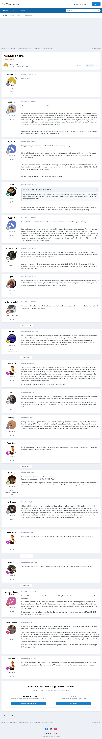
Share (80, 65)
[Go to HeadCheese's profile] (11, 629)
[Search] (98, 10)
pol (11, 277)
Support (22, 10)
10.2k (12, 265)
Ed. (11, 392)
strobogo (11, 418)
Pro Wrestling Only (10, 4)
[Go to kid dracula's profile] (11, 509)
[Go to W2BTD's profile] (11, 148)
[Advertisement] (51, 32)
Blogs (12, 15)
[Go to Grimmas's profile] (5, 65)
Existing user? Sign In (81, 4)
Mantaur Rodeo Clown (11, 593)
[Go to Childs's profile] (11, 191)
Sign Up (96, 4)
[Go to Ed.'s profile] (11, 399)
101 (12, 611)
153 (12, 119)
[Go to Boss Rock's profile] (11, 370)
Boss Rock (11, 363)
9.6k (12, 319)
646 (12, 579)
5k (12, 202)
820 (12, 294)
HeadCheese (11, 622)
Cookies (55, 734)
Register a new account (28, 703)
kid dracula (11, 502)
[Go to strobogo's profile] (11, 424)
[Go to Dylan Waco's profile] (11, 255)
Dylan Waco (11, 248)
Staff (18, 15)
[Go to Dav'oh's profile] (11, 479)
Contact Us (47, 734)
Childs (11, 185)
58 (13, 409)
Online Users (28, 15)
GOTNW (11, 332)
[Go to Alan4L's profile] (11, 108)
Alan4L (11, 102)
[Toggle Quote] (24, 189)
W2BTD (11, 142)
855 (12, 159)
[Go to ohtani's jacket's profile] (11, 309)
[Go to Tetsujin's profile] (11, 569)
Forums (4, 15)
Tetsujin (11, 562)
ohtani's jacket (11, 302)
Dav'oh (11, 473)
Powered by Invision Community (51, 736)
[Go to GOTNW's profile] (11, 338)
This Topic (90, 10)
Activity (14, 10)
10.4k (12, 92)
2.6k (12, 435)
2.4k (12, 380)
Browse (5, 10)
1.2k (12, 490)
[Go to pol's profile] (11, 283)
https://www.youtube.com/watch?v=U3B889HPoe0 (38, 479)
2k (12, 349)
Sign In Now (73, 703)
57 (13, 519)
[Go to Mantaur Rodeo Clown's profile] (11, 601)
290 (12, 639)
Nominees (25, 66)
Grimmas (14, 64)
